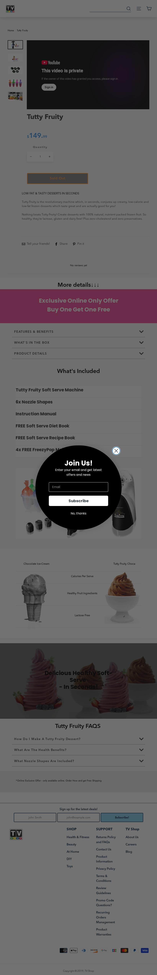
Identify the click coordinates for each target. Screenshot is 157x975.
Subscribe (79, 501)
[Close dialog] (116, 451)
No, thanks (78, 513)
